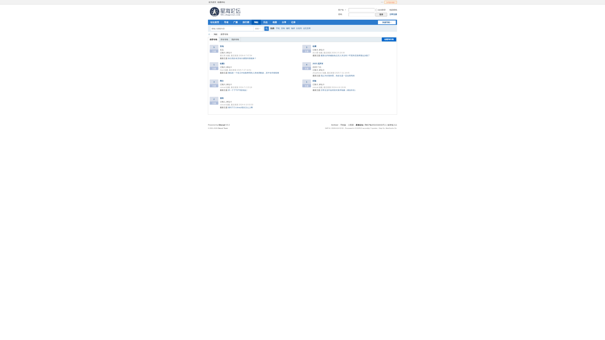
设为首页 (212, 2)
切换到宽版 (382, 2)
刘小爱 (315, 53)
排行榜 (246, 22)
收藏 (314, 46)
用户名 (341, 10)
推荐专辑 (224, 34)
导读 (226, 22)
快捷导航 (386, 22)
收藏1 (222, 63)
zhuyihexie (317, 73)
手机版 (343, 125)
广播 (235, 22)
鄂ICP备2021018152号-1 (375, 125)
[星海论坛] (225, 12)
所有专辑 (224, 39)
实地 (222, 46)
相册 (275, 22)
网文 (222, 81)
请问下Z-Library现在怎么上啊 (240, 107)
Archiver (334, 125)
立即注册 (393, 14)
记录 (293, 22)
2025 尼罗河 (318, 63)
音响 (283, 28)
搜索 (257, 29)
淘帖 (256, 22)
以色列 (299, 28)
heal (222, 70)
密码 (340, 14)
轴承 (293, 28)
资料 (222, 98)
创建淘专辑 (389, 39)
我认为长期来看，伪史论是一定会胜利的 (338, 76)
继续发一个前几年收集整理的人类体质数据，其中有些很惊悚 (253, 73)
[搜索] (266, 28)
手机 (278, 28)
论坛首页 (214, 22)
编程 (288, 28)
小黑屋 (351, 125)
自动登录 (382, 10)
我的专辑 (235, 39)
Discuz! (222, 125)
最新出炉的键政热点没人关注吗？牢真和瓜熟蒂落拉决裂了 (345, 55)
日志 (265, 22)
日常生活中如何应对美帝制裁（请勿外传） (339, 90)
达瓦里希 (307, 28)
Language (390, 2)
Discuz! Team (223, 128)
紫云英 (223, 55)
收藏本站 (221, 2)
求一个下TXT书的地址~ (238, 90)
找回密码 (393, 10)
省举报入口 (392, 125)
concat (223, 87)
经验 (314, 81)
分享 (284, 22)
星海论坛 (209, 34)
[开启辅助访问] (379, 2)
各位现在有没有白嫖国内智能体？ (242, 58)
